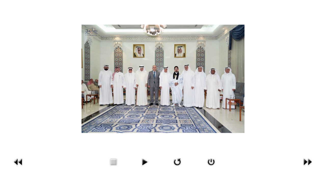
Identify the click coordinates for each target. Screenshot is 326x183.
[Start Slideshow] (145, 161)
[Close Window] (211, 161)
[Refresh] (177, 161)
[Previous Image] (18, 161)
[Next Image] (308, 161)
